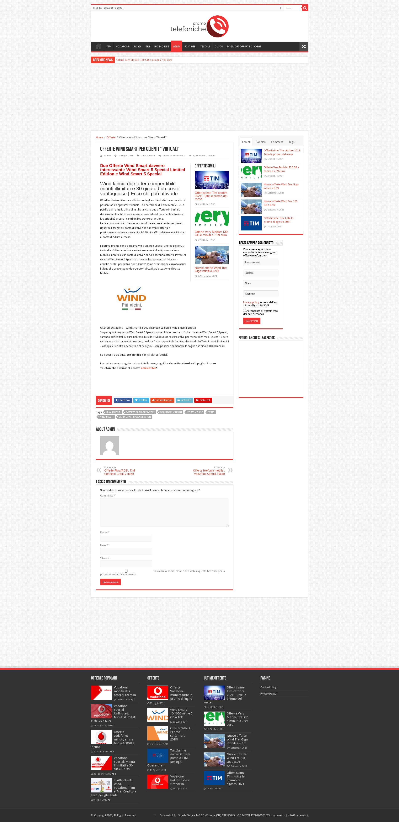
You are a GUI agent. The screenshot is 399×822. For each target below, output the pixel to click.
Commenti (277, 142)
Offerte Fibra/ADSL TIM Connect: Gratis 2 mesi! (119, 470)
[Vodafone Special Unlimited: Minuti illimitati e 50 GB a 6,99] (101, 711)
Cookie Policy (268, 687)
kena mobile (113, 412)
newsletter (148, 368)
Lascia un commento (174, 155)
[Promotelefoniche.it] (199, 26)
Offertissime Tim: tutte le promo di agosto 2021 (236, 778)
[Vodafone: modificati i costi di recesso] (101, 693)
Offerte (111, 137)
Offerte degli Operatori (140, 412)
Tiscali (205, 46)
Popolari (261, 142)
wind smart (106, 417)
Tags (291, 142)
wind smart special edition (135, 417)
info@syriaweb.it (298, 815)
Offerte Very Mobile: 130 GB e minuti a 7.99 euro (144, 59)
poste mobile (195, 412)
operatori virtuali (171, 412)
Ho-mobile (161, 46)
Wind (176, 46)
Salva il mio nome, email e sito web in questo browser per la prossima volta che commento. (162, 572)
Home (98, 46)
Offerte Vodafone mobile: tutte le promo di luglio (181, 693)
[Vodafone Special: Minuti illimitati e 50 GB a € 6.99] (101, 763)
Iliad (137, 46)
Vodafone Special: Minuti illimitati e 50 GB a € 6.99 (124, 763)
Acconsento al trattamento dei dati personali (260, 312)
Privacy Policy (268, 693)
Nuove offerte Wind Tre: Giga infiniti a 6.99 (211, 269)
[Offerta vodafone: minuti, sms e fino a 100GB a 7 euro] (101, 737)
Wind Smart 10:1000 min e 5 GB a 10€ (181, 713)
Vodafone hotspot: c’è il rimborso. (180, 780)
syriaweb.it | (280, 815)
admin (107, 155)
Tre (147, 46)
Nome (105, 532)
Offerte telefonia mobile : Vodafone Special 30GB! (209, 470)
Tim (108, 46)
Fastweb (190, 46)
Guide (219, 46)
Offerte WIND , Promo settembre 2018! (181, 733)
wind (211, 412)
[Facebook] (280, 8)
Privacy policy (251, 302)
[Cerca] (305, 8)
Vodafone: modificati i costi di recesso (125, 691)
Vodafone (122, 46)
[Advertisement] (199, 97)
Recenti (246, 142)
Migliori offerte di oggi (244, 46)
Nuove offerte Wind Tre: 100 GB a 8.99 (237, 758)
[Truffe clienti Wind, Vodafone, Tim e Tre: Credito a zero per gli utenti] (101, 785)
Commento (108, 495)
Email (104, 545)
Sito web (105, 558)
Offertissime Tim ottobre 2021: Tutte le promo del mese (211, 196)
